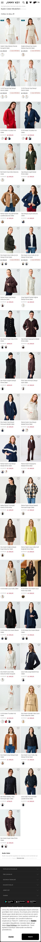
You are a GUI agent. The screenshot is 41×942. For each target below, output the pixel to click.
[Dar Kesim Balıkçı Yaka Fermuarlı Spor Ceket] (10, 781)
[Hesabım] (27, 2)
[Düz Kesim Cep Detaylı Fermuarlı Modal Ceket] (10, 406)
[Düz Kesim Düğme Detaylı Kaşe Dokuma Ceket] (10, 531)
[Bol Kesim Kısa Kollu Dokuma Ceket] (10, 156)
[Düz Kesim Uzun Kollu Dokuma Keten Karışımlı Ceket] (10, 656)
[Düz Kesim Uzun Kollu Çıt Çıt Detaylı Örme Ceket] (10, 239)
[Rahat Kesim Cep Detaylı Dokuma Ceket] (10, 281)
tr (38, 2)
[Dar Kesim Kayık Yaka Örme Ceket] (10, 323)
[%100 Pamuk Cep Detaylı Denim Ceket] (10, 72)
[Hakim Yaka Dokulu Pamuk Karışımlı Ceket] (10, 30)
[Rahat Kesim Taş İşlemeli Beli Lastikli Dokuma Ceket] (10, 198)
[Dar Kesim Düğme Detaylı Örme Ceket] (10, 365)
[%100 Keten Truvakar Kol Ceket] (10, 115)
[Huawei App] (31, 901)
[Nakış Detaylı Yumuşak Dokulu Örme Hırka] (10, 490)
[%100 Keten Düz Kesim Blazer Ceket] (10, 614)
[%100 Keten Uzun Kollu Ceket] (10, 573)
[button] (2, 54)
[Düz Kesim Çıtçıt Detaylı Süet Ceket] (10, 739)
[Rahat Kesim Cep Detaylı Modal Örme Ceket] (10, 448)
